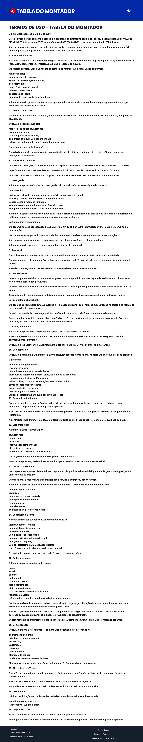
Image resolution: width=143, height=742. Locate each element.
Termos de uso (103, 730)
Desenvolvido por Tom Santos (103, 738)
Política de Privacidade (103, 734)
